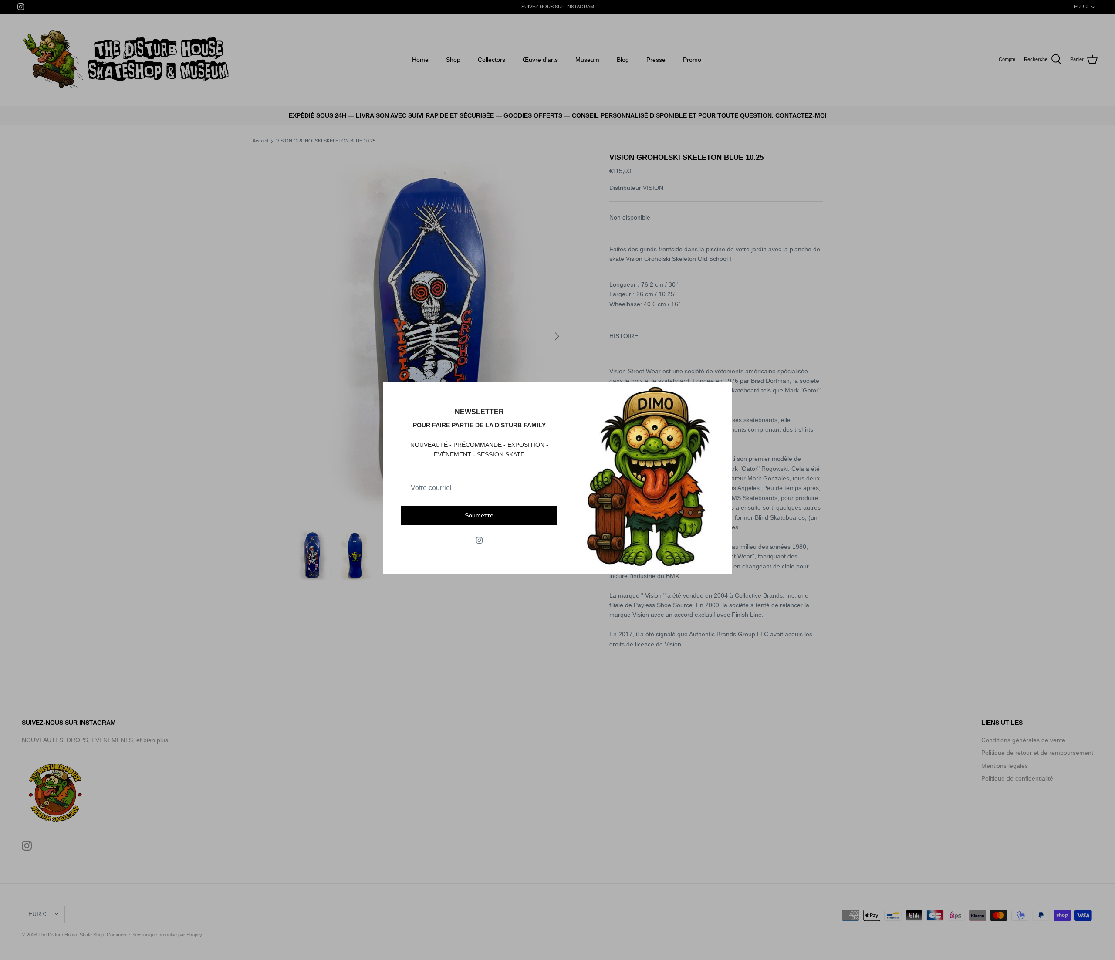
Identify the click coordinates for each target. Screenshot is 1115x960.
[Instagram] (479, 540)
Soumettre (479, 515)
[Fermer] (720, 392)
